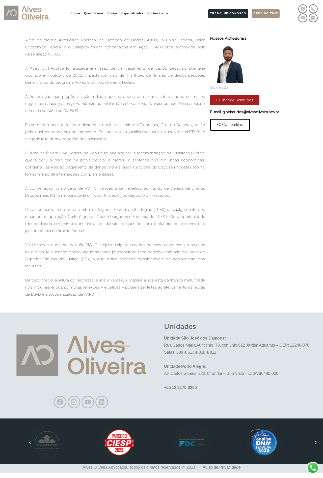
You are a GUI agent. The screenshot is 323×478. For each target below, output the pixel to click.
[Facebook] (302, 8)
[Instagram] (313, 8)
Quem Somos (93, 13)
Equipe (112, 13)
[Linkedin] (313, 17)
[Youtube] (302, 17)
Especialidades (132, 13)
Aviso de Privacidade (222, 467)
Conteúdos (155, 13)
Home (75, 13)
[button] (30, 442)
